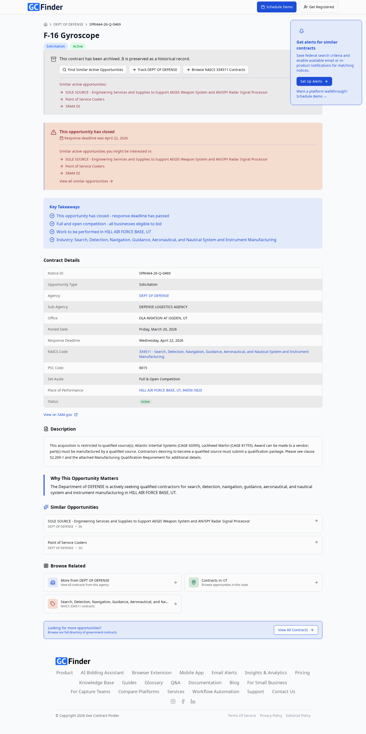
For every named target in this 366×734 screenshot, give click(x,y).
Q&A (176, 682)
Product (64, 673)
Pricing (302, 673)
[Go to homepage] (45, 7)
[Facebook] (183, 701)
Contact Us (283, 691)
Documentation (205, 682)
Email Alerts (224, 673)
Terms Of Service (242, 715)
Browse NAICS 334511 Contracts (218, 69)
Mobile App (192, 673)
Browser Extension (152, 673)
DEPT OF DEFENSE (68, 24)
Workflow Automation (215, 691)
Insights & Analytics (266, 673)
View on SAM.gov (58, 414)
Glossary (154, 682)
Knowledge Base (96, 682)
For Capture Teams (90, 691)
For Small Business (267, 682)
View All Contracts (293, 629)
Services (175, 691)
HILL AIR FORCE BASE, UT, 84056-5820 (170, 390)
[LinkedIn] (192, 701)
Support (255, 691)
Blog (234, 682)
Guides (129, 682)
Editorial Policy (298, 715)
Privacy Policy (271, 715)
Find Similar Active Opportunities (95, 69)
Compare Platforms (138, 691)
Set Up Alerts (311, 81)
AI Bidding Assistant (102, 673)
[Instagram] (173, 701)
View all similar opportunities (84, 181)
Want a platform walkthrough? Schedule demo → (322, 94)
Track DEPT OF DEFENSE (157, 69)
